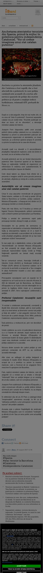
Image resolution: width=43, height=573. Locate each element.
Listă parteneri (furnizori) (7, 562)
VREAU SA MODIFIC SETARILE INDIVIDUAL (21, 569)
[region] (21, 548)
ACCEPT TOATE (21, 566)
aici (12, 544)
